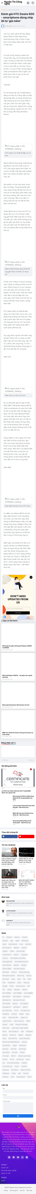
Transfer (24, 1063)
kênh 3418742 (17, 996)
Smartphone (6, 1045)
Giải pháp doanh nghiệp (8, 1170)
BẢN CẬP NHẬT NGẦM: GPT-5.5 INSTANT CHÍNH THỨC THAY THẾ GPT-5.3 (26, 882)
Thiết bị (22, 1052)
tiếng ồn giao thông (24, 1056)
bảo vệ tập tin (7, 947)
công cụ (5, 958)
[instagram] (22, 1157)
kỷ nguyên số (7, 1007)
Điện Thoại (20, 975)
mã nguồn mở (25, 1010)
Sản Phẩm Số (13, 1038)
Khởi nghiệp (6, 1003)
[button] (2, 3)
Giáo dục (26, 982)
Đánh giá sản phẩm (13, 9)
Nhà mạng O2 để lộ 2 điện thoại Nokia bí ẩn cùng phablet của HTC (23, 798)
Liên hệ (22, 1190)
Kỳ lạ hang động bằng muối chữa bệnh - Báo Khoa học (22, 821)
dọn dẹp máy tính (19, 968)
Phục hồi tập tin (13, 1031)
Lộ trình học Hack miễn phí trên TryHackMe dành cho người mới (16, 792)
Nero (27, 1014)
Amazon (17, 937)
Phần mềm (6, 1028)
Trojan (17, 1066)
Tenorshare (6, 1052)
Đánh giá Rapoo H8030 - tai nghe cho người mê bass (17, 676)
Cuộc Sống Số (7, 965)
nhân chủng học (19, 1021)
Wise (12, 1077)
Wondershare (21, 1077)
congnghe (24, 954)
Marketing (6, 1014)
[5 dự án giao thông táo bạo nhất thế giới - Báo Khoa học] (7, 807)
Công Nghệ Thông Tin (21, 961)
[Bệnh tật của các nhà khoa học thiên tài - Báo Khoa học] (7, 815)
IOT (4, 989)
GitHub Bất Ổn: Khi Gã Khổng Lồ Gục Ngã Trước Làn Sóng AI (26, 860)
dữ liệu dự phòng (24, 972)
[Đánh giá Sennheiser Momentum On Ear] (18, 693)
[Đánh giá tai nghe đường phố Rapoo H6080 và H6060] (18, 634)
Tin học (5, 1059)
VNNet (14, 1073)
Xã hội (29, 1077)
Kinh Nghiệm (24, 1003)
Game (19, 982)
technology (22, 1049)
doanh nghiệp (7, 968)
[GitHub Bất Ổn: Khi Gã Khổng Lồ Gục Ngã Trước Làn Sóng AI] (26, 852)
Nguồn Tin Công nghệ (13, 2)
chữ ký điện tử (7, 954)
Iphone (10, 989)
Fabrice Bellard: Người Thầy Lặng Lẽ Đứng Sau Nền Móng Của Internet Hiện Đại (9, 861)
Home (3, 1180)
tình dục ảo (20, 1059)
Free (4, 982)
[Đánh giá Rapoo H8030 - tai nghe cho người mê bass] (18, 664)
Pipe (22, 1031)
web (19, 1073)
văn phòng (14, 1070)
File (24, 979)
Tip (4, 1063)
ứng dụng (5, 1070)
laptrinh (25, 1007)
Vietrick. (29, 1187)
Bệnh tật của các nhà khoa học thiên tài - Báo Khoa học (23, 814)
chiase (12, 951)
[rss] (26, 1157)
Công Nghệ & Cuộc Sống (17, 958)
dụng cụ (14, 972)
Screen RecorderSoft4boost (11, 1042)
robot (4, 1038)
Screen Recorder (25, 1038)
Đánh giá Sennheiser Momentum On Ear (16, 705)
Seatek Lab (4, 1168)
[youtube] (26, 836)
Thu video (6, 1056)
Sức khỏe (13, 1049)
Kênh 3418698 (28, 993)
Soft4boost (22, 1045)
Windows (5, 1077)
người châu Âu (7, 1021)
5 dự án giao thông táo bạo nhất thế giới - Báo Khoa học (23, 806)
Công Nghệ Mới (7, 961)
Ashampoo (25, 940)
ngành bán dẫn (13, 1017)
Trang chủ (4, 9)
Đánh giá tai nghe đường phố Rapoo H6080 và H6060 (17, 646)
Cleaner (16, 954)
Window (25, 1073)
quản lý (5, 1035)
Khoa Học (27, 996)
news (4, 1017)
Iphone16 (17, 989)
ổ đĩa (11, 1024)
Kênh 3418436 (18, 993)
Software (5, 1049)
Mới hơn (5, 760)
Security (24, 1042)
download (6, 972)
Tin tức (12, 1059)
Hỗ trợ (12, 986)
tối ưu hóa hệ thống (13, 1063)
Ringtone (28, 1035)
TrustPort (24, 1066)
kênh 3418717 (6, 996)
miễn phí (14, 1014)
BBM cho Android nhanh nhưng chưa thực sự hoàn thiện (17, 733)
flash (29, 979)
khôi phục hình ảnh (19, 1000)
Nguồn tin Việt (5, 1173)
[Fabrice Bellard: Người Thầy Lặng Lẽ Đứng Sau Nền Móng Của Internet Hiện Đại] (9, 852)
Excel (19, 979)
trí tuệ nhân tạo (7, 1066)
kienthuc (15, 1003)
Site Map (29, 1190)
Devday (23, 965)
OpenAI (5, 1024)
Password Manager (21, 1024)
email (13, 979)
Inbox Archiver (20, 986)
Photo (4, 1031)
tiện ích (13, 1056)
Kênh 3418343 (7, 993)
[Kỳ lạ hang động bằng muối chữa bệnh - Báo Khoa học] (7, 822)
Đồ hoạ (29, 975)
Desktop (16, 965)
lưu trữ (16, 1010)
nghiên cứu (24, 1017)
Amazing (9, 937)
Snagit (15, 1045)
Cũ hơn (31, 760)
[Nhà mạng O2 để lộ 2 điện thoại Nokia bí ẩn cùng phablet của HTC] (7, 798)
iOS (29, 986)
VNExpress (6, 1073)
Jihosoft (24, 989)
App (11, 940)
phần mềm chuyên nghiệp (20, 1028)
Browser (24, 947)
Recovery (13, 1035)
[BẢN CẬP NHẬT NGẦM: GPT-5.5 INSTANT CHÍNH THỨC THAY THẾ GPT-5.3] (26, 873)
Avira (21, 944)
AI (3, 937)
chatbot (5, 951)
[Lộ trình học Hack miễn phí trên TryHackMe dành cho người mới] (18, 777)
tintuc (28, 1059)
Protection (29, 1031)
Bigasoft (16, 947)
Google (5, 986)
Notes (28, 1021)
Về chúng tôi (14, 1190)
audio (4, 944)
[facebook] (10, 836)
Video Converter (25, 1070)
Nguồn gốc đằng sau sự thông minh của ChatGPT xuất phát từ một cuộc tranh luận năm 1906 (9, 883)
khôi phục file (7, 1000)
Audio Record (13, 944)
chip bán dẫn (20, 951)
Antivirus (5, 940)
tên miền (14, 1052)
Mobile (21, 1014)
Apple (17, 940)
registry (20, 1035)
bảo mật (28, 944)
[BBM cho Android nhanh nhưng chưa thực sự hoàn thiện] (18, 721)
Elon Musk (6, 979)
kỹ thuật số (17, 1007)
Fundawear (11, 982)
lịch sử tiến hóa (7, 1010)
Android (24, 937)
